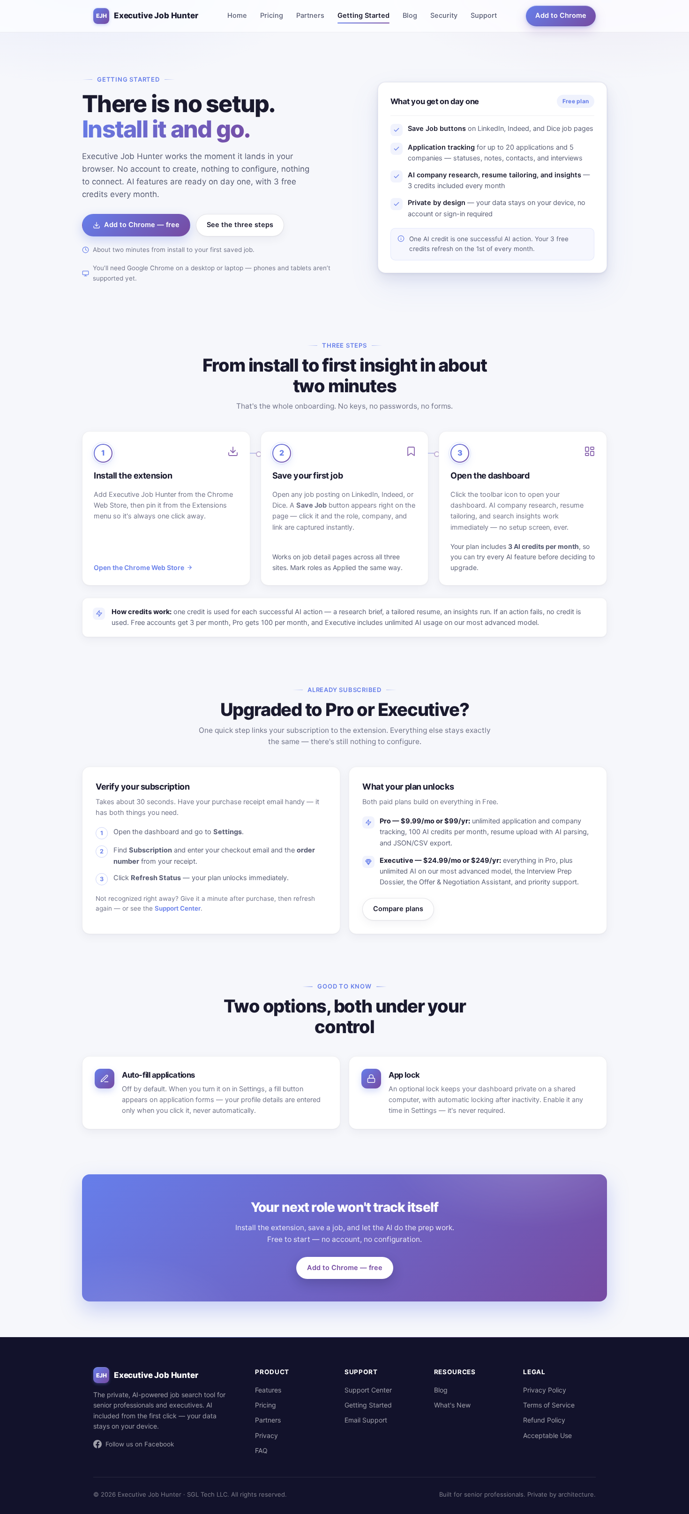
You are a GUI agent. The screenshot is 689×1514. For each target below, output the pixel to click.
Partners (310, 15)
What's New (452, 1405)
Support (484, 15)
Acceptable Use (547, 1435)
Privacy (266, 1435)
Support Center (178, 908)
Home (237, 15)
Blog (410, 15)
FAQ (261, 1450)
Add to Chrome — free (142, 225)
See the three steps (240, 225)
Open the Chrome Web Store (139, 567)
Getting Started (363, 15)
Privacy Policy (544, 1390)
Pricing (271, 15)
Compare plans (398, 909)
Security (443, 15)
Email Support (365, 1420)
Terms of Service (549, 1405)
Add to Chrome (560, 15)
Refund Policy (544, 1420)
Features (268, 1390)
